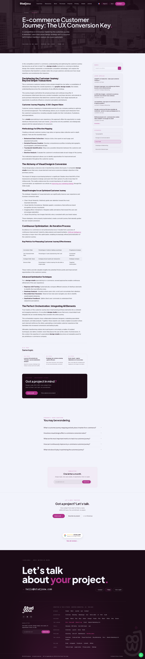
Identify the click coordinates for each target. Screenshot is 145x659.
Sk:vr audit (118, 589)
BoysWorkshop (97, 637)
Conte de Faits (76, 637)
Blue (80, 618)
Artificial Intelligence (74, 232)
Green (84, 618)
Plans (109, 589)
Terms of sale (69, 647)
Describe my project (74, 516)
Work (55, 3)
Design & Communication (102, 138)
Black (103, 618)
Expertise (40, 3)
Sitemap (94, 647)
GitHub (91, 643)
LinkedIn (86, 643)
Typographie (99, 134)
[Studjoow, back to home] (27, 609)
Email (66, 643)
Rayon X (105, 3)
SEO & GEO (93, 615)
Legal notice (77, 647)
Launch (74, 630)
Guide (67, 618)
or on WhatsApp (88, 516)
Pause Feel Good (86, 637)
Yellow (72, 618)
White (108, 618)
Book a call (32, 393)
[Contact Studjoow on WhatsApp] (141, 655)
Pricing (77, 3)
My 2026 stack (82, 626)
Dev (87, 615)
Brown (117, 618)
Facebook (79, 643)
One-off (74, 633)
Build (83, 630)
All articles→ (97, 123)
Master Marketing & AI (94, 622)
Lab (82, 611)
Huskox (67, 639)
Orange (90, 618)
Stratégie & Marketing (101, 145)
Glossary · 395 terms (71, 626)
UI (50, 122)
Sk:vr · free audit (69, 622)
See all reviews (72, 541)
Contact (120, 4)
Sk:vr (112, 3)
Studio (83, 3)
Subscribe (86, 482)
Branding (74, 615)
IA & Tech (98, 141)
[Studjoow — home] (25, 3)
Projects (69, 3)
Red (76, 618)
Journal (89, 3)
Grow (79, 630)
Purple (94, 618)
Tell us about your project (48, 393)
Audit (105, 615)
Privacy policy (86, 647)
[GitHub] (31, 616)
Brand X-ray (79, 622)
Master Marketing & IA (113, 637)
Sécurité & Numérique (101, 149)
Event (85, 622)
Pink (99, 618)
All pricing (68, 633)
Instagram (72, 643)
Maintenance (81, 633)
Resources (48, 3)
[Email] (23, 616)
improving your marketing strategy (63, 183)
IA (98, 615)
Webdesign (81, 615)
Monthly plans (90, 633)
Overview (68, 615)
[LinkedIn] (27, 616)
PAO (101, 615)
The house (62, 3)
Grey (112, 618)
